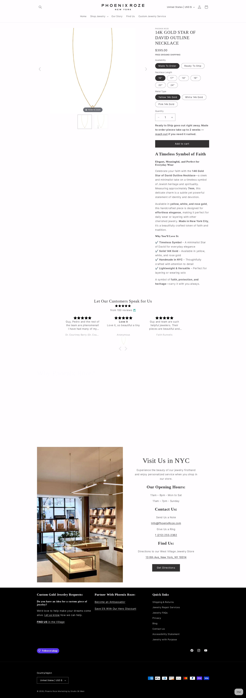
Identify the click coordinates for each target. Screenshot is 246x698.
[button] (40, 7)
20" (160, 85)
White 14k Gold (194, 97)
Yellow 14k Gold (167, 97)
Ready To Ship (192, 66)
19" (195, 78)
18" (183, 78)
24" (173, 85)
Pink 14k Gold (166, 104)
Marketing (62, 691)
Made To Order (167, 66)
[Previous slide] (40, 69)
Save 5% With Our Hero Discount (115, 608)
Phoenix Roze (51, 691)
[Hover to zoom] (93, 70)
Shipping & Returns (163, 602)
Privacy (156, 618)
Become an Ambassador (110, 601)
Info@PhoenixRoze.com (166, 523)
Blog (154, 623)
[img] (123, 306)
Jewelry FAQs (160, 612)
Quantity (159, 111)
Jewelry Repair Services (166, 607)
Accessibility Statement (166, 634)
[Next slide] (146, 69)
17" (172, 78)
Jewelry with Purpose (164, 639)
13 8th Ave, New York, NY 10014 (166, 557)
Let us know (52, 615)
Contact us (158, 629)
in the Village (51, 621)
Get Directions (166, 567)
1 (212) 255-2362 (166, 535)
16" (160, 78)
